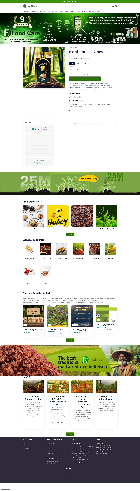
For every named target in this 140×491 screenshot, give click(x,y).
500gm (78, 63)
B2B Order (25, 451)
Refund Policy (50, 448)
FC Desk (24, 443)
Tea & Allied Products (106, 229)
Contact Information (52, 456)
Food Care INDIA (68, 479)
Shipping (77, 58)
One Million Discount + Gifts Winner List (82, 330)
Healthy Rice (32, 229)
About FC (25, 445)
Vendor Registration (51, 453)
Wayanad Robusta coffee (33, 397)
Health (110, 258)
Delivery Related (51, 463)
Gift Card (28, 283)
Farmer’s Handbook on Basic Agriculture (107, 325)
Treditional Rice (77, 258)
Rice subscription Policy (52, 461)
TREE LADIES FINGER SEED (57, 329)
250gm (72, 63)
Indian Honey (57, 229)
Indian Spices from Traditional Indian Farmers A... (82, 401)
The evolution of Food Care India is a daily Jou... (58, 400)
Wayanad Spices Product (106, 397)
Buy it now (85, 79)
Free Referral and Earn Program (54, 458)
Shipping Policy (50, 451)
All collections (26, 448)
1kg (85, 63)
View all (70, 234)
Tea (45, 283)
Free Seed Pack (28, 258)
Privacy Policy (50, 445)
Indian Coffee (81, 229)
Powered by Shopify (74, 479)
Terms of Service (51, 443)
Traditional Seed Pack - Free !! (33, 330)
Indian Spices (93, 258)
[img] (27, 333)
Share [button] (71, 110)
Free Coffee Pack (44, 258)
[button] (55, 11)
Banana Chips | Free (62, 258)
